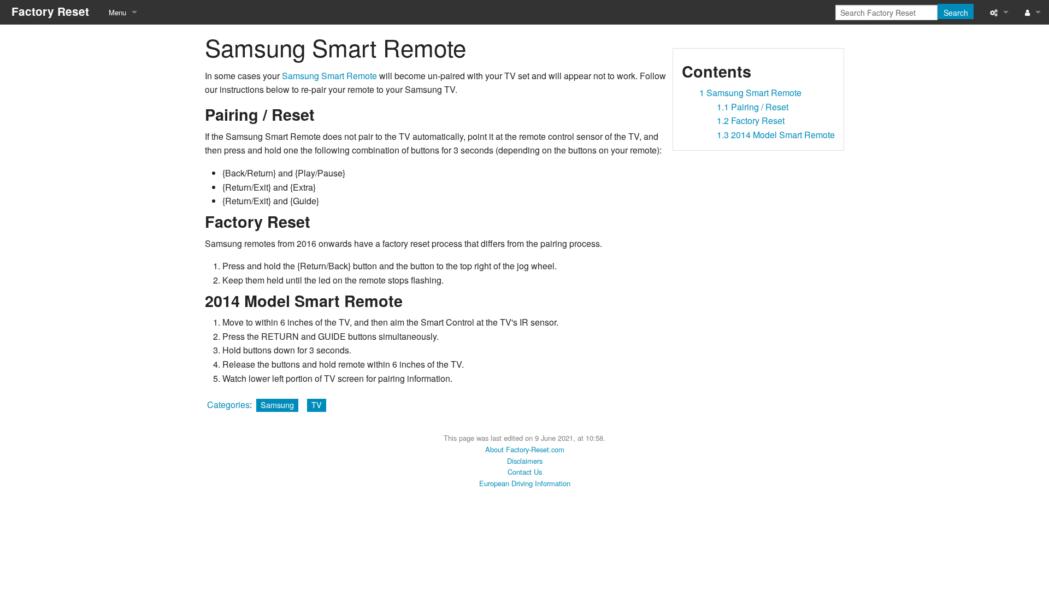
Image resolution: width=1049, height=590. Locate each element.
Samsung (277, 404)
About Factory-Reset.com (524, 449)
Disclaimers (525, 461)
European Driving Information (524, 483)
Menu (117, 12)
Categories (228, 404)
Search (956, 12)
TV (316, 404)
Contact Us (525, 472)
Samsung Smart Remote (329, 75)
